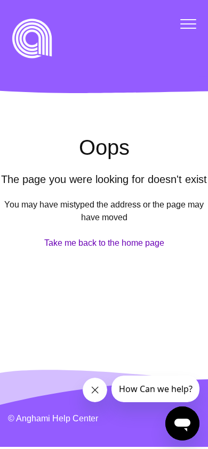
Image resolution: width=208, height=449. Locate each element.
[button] (188, 24)
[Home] (32, 38)
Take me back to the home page (104, 242)
